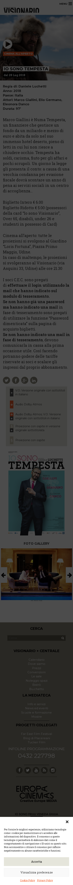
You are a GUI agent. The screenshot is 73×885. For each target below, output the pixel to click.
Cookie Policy (27, 880)
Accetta (36, 861)
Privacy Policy (45, 880)
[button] (67, 822)
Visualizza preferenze (36, 872)
